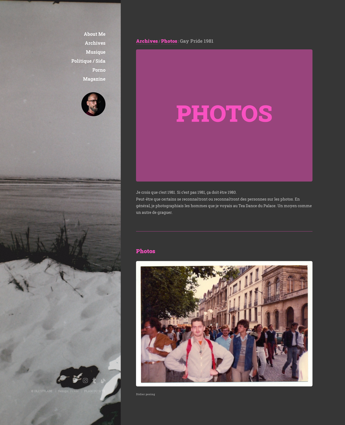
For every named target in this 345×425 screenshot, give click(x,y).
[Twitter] (75, 381)
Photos (169, 41)
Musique (95, 52)
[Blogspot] (103, 381)
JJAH (74, 391)
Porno (98, 70)
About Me (94, 34)
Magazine (94, 79)
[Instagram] (85, 381)
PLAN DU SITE (94, 391)
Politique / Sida (88, 61)
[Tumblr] (94, 381)
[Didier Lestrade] (93, 104)
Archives (95, 43)
